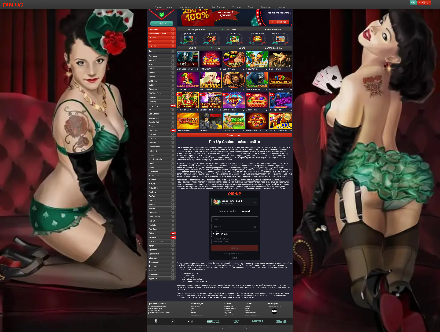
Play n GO (153, 200)
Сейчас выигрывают (234, 29)
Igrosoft (152, 155)
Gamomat (153, 130)
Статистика (227, 315)
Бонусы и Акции (195, 306)
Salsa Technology (156, 241)
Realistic (152, 225)
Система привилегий (251, 315)
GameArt (152, 139)
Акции (251, 7)
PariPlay (152, 192)
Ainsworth (153, 69)
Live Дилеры (218, 7)
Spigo (151, 246)
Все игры (153, 56)
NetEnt (152, 184)
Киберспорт (185, 7)
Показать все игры (234, 135)
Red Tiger (153, 229)
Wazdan (152, 270)
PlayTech (153, 204)
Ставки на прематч (230, 308)
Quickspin (153, 213)
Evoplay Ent (154, 122)
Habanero (153, 151)
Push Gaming (154, 217)
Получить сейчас (162, 23)
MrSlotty (152, 180)
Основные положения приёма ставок (158, 312)
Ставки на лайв (228, 306)
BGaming (153, 89)
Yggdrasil (153, 279)
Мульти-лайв (228, 310)
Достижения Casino (157, 34)
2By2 (151, 64)
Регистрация (424, 3)
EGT (151, 110)
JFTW (151, 167)
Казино (201, 7)
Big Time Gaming (156, 93)
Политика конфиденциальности (200, 314)
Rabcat (152, 221)
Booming (152, 101)
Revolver (152, 237)
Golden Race (154, 147)
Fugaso (152, 126)
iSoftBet (152, 163)
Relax (151, 233)
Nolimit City (153, 188)
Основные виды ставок (154, 310)
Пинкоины (153, 29)
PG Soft (152, 196)
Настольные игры (273, 48)
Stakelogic (153, 258)
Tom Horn (153, 266)
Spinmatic (153, 250)
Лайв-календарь (229, 314)
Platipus (152, 209)
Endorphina (153, 118)
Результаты (227, 312)
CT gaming (153, 106)
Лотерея (152, 38)
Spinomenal (154, 254)
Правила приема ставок (155, 308)
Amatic (152, 73)
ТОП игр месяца (272, 29)
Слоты (216, 48)
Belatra (152, 77)
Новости (280, 7)
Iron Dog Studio (155, 159)
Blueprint (152, 97)
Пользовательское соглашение (157, 306)
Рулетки (242, 48)
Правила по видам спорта (155, 314)
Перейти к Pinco (279, 22)
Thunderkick (154, 262)
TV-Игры (236, 7)
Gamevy (152, 134)
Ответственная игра (196, 315)
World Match (154, 274)
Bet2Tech (153, 81)
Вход (413, 3)
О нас (192, 308)
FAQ (192, 310)
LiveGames (153, 171)
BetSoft (152, 85)
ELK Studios (154, 114)
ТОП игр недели (196, 29)
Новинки (191, 48)
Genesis (152, 143)
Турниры (265, 7)
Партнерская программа (274, 307)
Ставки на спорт (163, 7)
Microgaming (154, 176)
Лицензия (193, 312)
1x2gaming (153, 60)
